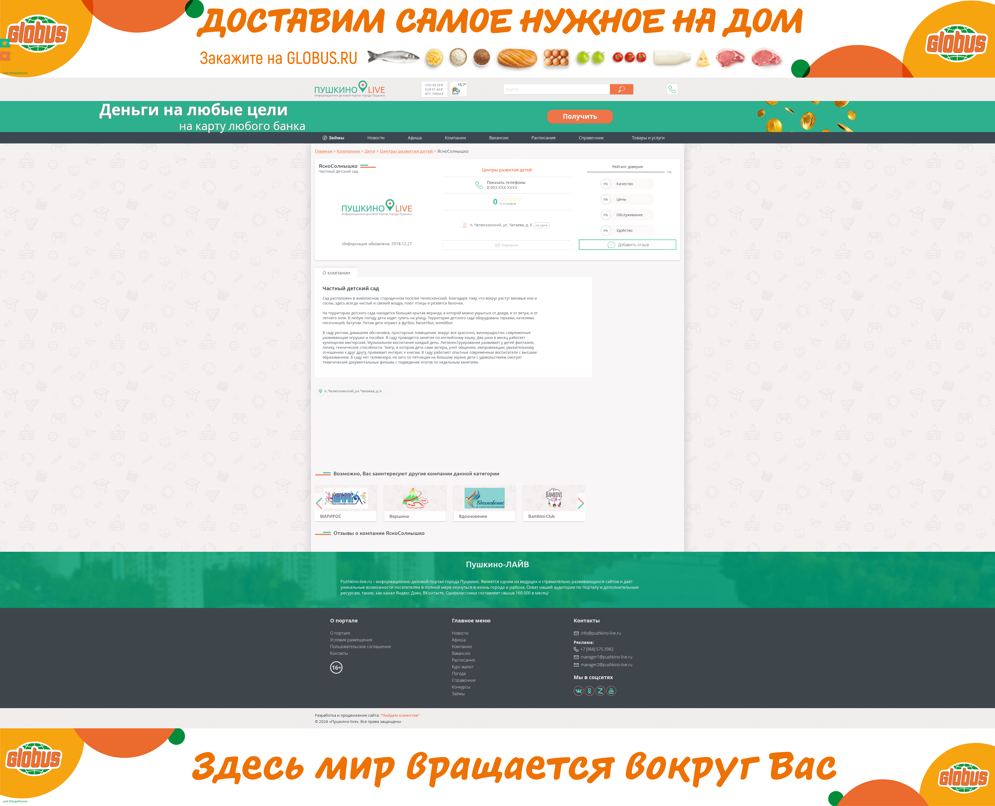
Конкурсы (461, 687)
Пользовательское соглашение (360, 646)
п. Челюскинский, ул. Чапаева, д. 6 (353, 391)
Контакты (339, 653)
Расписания (543, 138)
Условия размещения (351, 640)
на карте (542, 225)
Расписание (463, 660)
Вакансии (498, 138)
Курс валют (463, 667)
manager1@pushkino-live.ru (606, 657)
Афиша (415, 138)
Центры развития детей (507, 170)
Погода (459, 673)
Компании (455, 138)
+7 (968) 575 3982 (597, 649)
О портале (340, 633)
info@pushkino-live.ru (601, 633)
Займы (458, 693)
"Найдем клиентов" (400, 715)
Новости (376, 138)
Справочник (591, 138)
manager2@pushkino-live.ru (606, 664)
